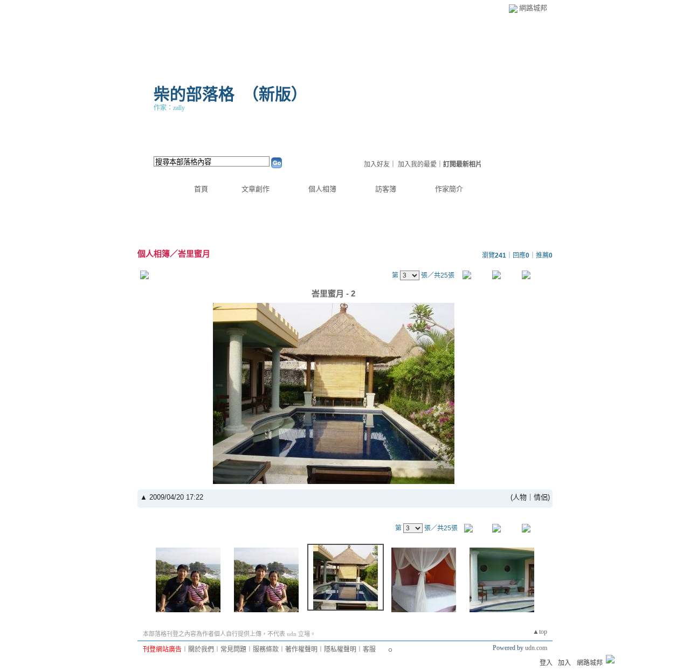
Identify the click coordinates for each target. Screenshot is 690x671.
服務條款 (266, 649)
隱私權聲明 (340, 649)
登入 (546, 663)
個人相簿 (322, 189)
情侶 (541, 497)
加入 (564, 663)
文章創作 (256, 189)
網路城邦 (533, 8)
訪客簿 (385, 189)
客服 (369, 649)
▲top (540, 631)
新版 (275, 94)
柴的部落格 (194, 94)
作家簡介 (449, 189)
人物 (520, 497)
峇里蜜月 (194, 253)
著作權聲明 (301, 649)
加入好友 (377, 164)
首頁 (201, 189)
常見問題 (233, 649)
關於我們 (201, 649)
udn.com (536, 648)
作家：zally (169, 108)
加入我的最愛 (417, 164)
